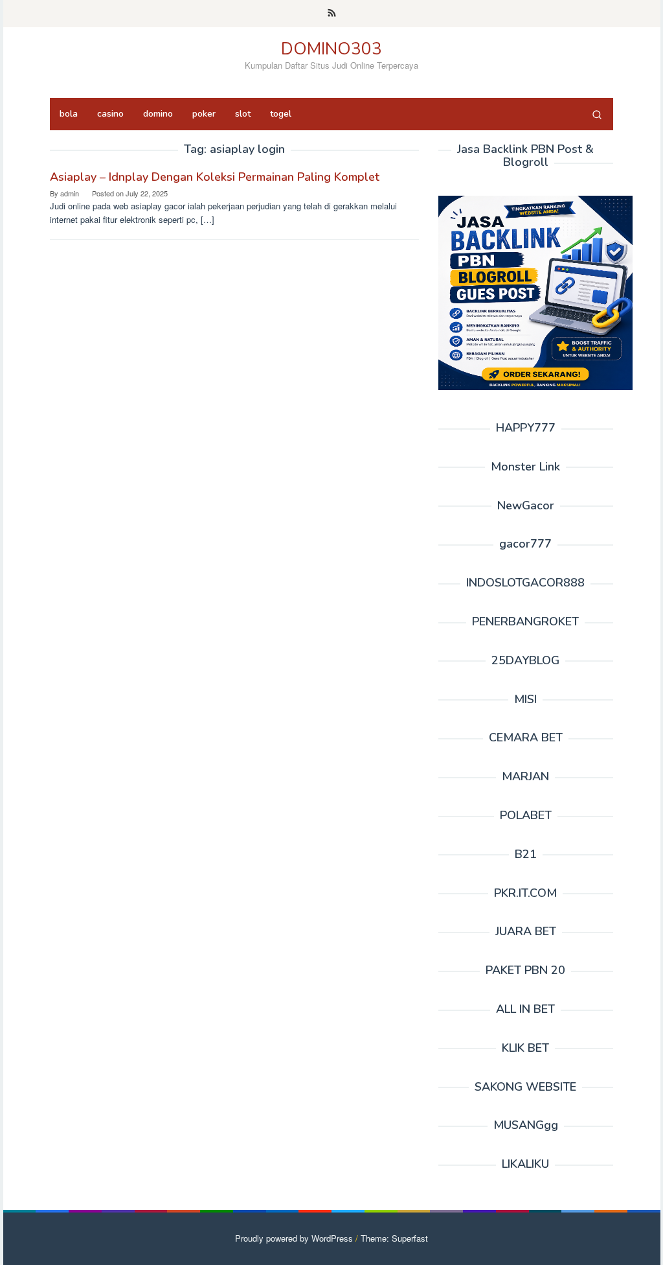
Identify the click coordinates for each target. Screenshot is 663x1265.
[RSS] (332, 13)
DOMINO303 (331, 49)
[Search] (597, 114)
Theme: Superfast (394, 1238)
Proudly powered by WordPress (294, 1238)
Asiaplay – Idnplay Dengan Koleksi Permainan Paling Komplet (214, 177)
